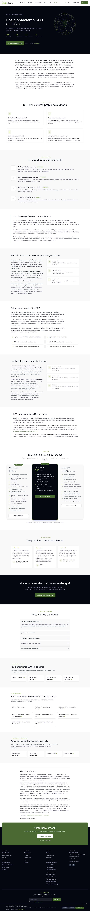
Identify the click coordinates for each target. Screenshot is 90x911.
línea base (46, 815)
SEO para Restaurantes (19, 707)
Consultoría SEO (52, 753)
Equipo (50, 2)
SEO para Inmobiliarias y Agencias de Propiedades (21, 715)
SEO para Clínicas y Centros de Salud (43, 707)
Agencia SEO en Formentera (68, 678)
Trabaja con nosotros (51, 869)
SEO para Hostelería (51, 879)
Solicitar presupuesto (18, 515)
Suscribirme (56, 899)
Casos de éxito (38, 2)
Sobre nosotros (27, 852)
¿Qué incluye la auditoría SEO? (28, 633)
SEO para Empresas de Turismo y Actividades (21, 722)
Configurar (71, 907)
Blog (45, 2)
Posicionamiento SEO (6, 855)
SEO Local (4, 857)
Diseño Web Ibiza (6, 852)
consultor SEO (38, 815)
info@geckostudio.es (73, 861)
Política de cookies (21, 909)
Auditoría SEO (49, 860)
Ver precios (36, 43)
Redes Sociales (5, 867)
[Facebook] (73, 865)
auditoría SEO (30, 815)
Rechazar (65, 907)
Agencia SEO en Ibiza (18, 677)
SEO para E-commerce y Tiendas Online (44, 715)
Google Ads (4, 860)
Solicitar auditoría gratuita (15, 43)
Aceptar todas (79, 907)
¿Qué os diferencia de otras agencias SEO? (31, 648)
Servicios (22, 2)
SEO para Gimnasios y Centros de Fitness (44, 722)
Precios (56, 2)
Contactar (84, 2)
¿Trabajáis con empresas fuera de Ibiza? (30, 638)
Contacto (26, 862)
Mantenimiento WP (6, 862)
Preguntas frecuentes (51, 872)
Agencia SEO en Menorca (34, 678)
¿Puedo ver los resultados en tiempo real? (30, 643)
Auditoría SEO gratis (51, 876)
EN (68, 2)
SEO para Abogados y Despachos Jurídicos (68, 715)
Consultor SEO (69, 753)
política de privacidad (38, 901)
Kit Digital (4, 869)
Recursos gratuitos (50, 874)
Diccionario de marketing (52, 884)
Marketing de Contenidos (7, 864)
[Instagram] (70, 865)
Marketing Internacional (51, 881)
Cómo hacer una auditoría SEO (34, 754)
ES (66, 2)
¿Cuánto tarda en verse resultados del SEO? (31, 621)
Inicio (8, 14)
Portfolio (30, 2)
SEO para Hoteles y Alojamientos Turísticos (67, 707)
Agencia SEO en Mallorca (51, 678)
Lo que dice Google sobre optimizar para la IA (25, 431)
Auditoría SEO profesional (16, 754)
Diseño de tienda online (51, 862)
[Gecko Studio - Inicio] (7, 2)
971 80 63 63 (48, 840)
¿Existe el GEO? (50, 864)
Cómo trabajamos (50, 867)
